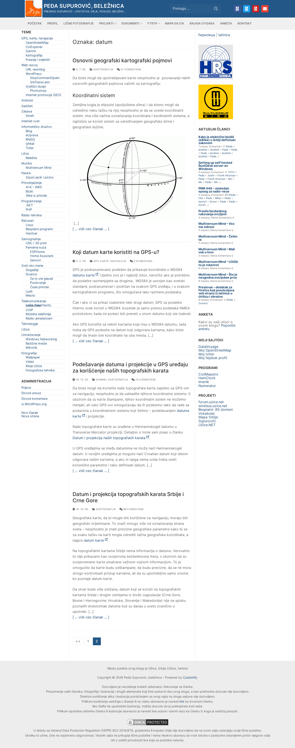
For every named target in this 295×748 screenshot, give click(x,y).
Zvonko (202, 303)
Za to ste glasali (41, 279)
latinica (224, 35)
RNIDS (30, 140)
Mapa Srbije (208, 417)
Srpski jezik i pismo (40, 178)
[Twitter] (246, 8)
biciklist (202, 149)
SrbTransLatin (40, 83)
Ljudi (29, 292)
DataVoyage (208, 346)
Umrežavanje (30, 336)
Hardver (31, 234)
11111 (231, 172)
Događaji (32, 271)
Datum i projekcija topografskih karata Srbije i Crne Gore (128, 497)
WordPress (34, 74)
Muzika (26, 164)
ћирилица (206, 35)
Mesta (30, 296)
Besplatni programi (39, 230)
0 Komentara (142, 261)
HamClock (207, 378)
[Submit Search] (216, 8)
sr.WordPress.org (34, 405)
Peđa (230, 146)
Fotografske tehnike (40, 371)
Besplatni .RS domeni (215, 409)
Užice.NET (207, 425)
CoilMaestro (208, 374)
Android (27, 101)
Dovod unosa (31, 394)
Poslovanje (38, 283)
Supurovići (207, 421)
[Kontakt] (264, 8)
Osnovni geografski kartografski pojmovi (122, 60)
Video (30, 362)
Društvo (31, 275)
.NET (29, 206)
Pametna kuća (36, 248)
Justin (211, 175)
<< (78, 641)
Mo (230, 178)
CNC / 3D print (36, 244)
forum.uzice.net (211, 402)
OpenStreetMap (37, 43)
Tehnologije (29, 325)
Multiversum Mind (38, 168)
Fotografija (29, 354)
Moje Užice (34, 367)
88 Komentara (133, 509)
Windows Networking (41, 340)
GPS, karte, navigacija (109, 261)
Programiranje (31, 202)
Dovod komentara (34, 399)
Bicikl (29, 192)
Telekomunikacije (33, 302)
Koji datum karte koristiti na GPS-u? (116, 252)
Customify (190, 677)
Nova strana (30, 416)
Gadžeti (27, 107)
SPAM (30, 145)
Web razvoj (29, 66)
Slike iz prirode (36, 196)
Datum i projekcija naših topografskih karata (109, 438)
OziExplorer (34, 48)
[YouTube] (255, 8)
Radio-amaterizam (39, 319)
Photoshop (38, 91)
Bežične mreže (36, 344)
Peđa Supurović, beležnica (84, 6)
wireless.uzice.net (212, 406)
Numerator (207, 386)
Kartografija (102, 69)
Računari (27, 221)
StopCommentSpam (45, 79)
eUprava (32, 136)
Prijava (26, 388)
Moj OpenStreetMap (214, 350)
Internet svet (30, 122)
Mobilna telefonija (38, 315)
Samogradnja (31, 240)
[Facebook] (237, 8)
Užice (25, 330)
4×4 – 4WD (34, 188)
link (181, 701)
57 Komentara (130, 69)
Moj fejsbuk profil (212, 358)
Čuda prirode (39, 288)
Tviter (30, 149)
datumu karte (84, 275)
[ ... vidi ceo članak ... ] (91, 229)
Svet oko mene (32, 266)
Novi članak (29, 412)
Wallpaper (33, 358)
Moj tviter (206, 354)
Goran (213, 201)
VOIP (29, 311)
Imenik (203, 382)
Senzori (35, 261)
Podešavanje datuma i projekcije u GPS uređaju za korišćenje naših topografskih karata (130, 367)
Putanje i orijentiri (38, 60)
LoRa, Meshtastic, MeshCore (39, 306)
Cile (200, 198)
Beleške (31, 159)
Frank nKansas (226, 175)
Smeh (30, 116)
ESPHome (37, 253)
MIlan (218, 198)
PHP (29, 210)
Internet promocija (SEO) (43, 96)
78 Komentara (145, 379)
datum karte (94, 540)
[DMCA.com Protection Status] (147, 725)
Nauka (26, 174)
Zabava (26, 112)
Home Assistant (41, 257)
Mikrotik (31, 348)
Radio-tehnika (31, 216)
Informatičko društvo (36, 127)
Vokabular (206, 413)
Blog (29, 132)
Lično (25, 154)
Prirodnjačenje (31, 184)
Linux (29, 226)
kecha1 (202, 201)
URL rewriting (35, 70)
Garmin (100, 379)
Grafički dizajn (36, 87)
